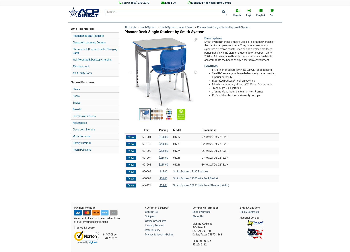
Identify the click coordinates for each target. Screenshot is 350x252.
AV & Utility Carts (82, 73)
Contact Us (151, 211)
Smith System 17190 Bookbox (190, 171)
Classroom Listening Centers (89, 42)
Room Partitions (82, 149)
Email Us (170, 2)
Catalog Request (154, 225)
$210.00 (163, 157)
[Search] (223, 11)
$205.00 (163, 143)
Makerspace (80, 122)
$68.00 (163, 185)
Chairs (76, 89)
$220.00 (163, 150)
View (131, 137)
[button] (196, 40)
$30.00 (163, 178)
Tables (76, 102)
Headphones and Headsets (88, 35)
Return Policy (152, 230)
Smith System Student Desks (177, 27)
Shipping (150, 216)
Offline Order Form (155, 220)
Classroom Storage (84, 129)
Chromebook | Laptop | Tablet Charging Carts (95, 51)
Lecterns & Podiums (84, 116)
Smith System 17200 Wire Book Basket (195, 178)
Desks (76, 95)
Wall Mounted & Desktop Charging (92, 59)
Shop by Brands (201, 211)
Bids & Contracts (249, 211)
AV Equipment (81, 66)
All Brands (130, 27)
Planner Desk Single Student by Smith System (223, 27)
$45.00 (163, 171)
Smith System (148, 27)
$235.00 (163, 164)
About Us (197, 216)
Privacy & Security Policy (159, 234)
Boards (77, 109)
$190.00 (163, 137)
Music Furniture (81, 136)
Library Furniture (82, 143)
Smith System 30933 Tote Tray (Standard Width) (201, 185)
